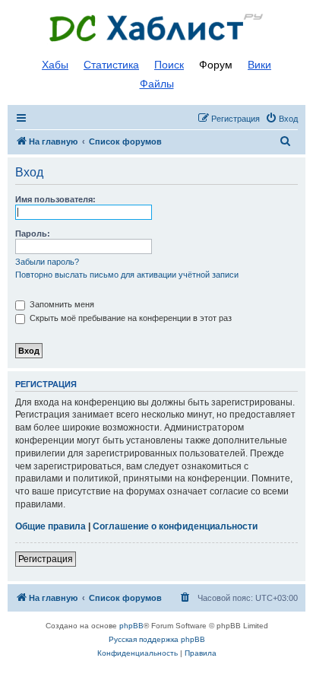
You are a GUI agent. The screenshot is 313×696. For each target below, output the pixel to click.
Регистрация (45, 559)
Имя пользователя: (55, 199)
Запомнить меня (60, 304)
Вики (259, 65)
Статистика (111, 65)
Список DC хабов (156, 28)
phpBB (131, 625)
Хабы (55, 65)
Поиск (169, 65)
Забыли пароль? (47, 261)
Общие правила (50, 526)
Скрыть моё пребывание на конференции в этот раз (129, 318)
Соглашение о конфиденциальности (175, 526)
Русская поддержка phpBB (157, 639)
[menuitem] (281, 119)
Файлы (157, 84)
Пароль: (32, 233)
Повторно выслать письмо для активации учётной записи (127, 274)
